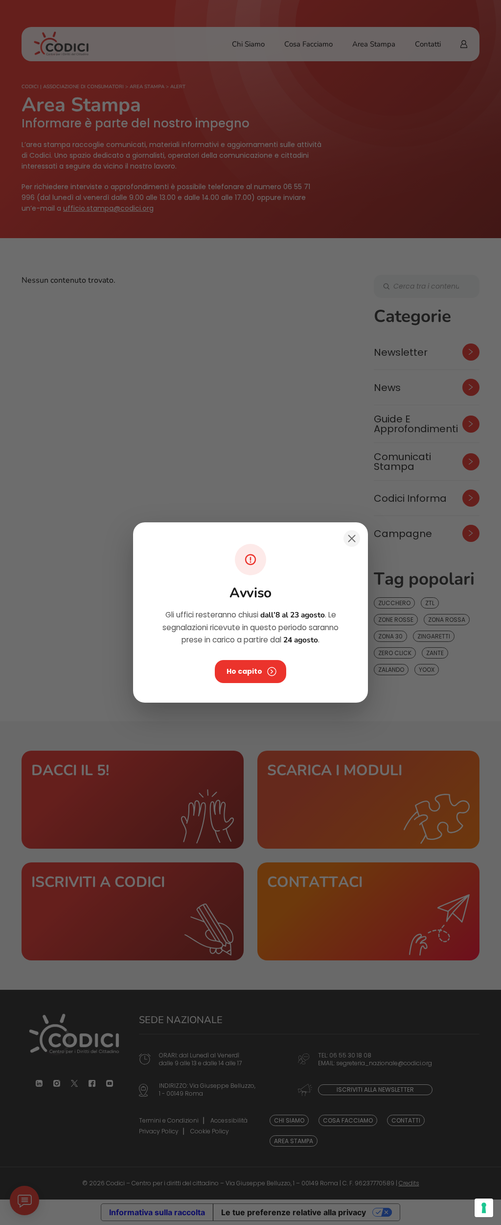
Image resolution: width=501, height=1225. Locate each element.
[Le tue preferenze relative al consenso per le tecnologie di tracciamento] (484, 1208)
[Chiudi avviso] (351, 538)
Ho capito (244, 671)
